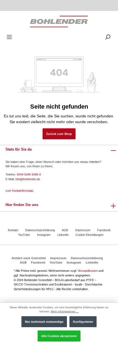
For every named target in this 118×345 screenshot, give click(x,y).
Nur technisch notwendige (44, 321)
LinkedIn (63, 234)
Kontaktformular (22, 190)
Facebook (104, 230)
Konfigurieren (83, 321)
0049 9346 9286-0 (29, 174)
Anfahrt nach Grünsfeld (29, 258)
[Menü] (9, 37)
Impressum (82, 230)
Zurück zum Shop (59, 133)
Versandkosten (88, 270)
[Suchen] (107, 37)
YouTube (24, 234)
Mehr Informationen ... (65, 311)
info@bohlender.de (27, 179)
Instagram (43, 234)
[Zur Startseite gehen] (59, 21)
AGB (65, 230)
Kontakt (13, 230)
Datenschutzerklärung (40, 230)
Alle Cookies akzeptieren (59, 336)
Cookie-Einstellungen (89, 234)
